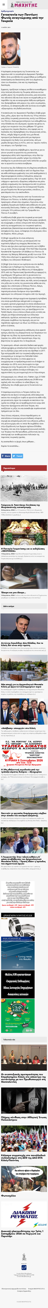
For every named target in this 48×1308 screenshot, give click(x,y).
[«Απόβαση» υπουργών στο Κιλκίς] (24, 711)
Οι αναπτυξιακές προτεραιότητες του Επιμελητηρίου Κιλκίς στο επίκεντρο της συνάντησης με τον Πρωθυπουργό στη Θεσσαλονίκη (23, 1077)
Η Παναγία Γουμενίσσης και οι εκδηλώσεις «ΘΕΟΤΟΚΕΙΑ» (23, 549)
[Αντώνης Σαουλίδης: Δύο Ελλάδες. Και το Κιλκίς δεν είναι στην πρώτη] (24, 626)
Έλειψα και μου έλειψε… (13, 592)
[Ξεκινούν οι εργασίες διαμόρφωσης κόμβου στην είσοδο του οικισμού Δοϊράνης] (24, 797)
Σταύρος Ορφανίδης (24, 1291)
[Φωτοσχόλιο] (24, 1179)
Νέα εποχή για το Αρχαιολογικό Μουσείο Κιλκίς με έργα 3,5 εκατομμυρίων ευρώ (22, 685)
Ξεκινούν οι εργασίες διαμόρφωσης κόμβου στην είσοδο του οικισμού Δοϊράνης (23, 814)
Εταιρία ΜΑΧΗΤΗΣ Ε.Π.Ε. (36, 1289)
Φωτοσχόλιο (8, 1195)
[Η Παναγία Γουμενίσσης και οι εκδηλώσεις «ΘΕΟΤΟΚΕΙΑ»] (24, 532)
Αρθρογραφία (7, 11)
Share (7, 456)
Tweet (19, 456)
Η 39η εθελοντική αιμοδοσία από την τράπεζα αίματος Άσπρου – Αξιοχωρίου (21, 770)
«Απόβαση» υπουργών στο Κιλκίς (18, 727)
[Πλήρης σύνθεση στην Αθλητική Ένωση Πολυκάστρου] (24, 1100)
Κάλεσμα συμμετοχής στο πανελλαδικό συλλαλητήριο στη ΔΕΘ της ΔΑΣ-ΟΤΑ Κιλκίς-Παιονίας (23, 1157)
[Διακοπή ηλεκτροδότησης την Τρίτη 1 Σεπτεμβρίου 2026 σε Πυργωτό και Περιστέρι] (24, 1214)
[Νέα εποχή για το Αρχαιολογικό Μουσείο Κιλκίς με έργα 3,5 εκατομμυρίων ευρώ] (24, 668)
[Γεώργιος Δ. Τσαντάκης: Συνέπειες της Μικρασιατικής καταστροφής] (24, 488)
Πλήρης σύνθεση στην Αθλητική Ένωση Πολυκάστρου (24, 1118)
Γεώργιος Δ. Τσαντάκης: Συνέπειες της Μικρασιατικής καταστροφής (20, 506)
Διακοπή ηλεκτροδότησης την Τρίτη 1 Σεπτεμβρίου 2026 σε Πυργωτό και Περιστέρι (22, 1233)
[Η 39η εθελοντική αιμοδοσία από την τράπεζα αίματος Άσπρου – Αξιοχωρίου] (24, 753)
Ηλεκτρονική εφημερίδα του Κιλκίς (14, 1289)
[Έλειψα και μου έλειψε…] (24, 576)
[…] (19, 515)
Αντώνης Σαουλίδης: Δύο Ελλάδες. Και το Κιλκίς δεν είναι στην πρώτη (22, 644)
